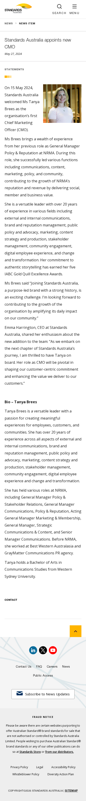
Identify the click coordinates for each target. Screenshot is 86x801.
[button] (74, 9)
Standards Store (30, 752)
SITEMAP (71, 791)
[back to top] (75, 631)
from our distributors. (59, 752)
